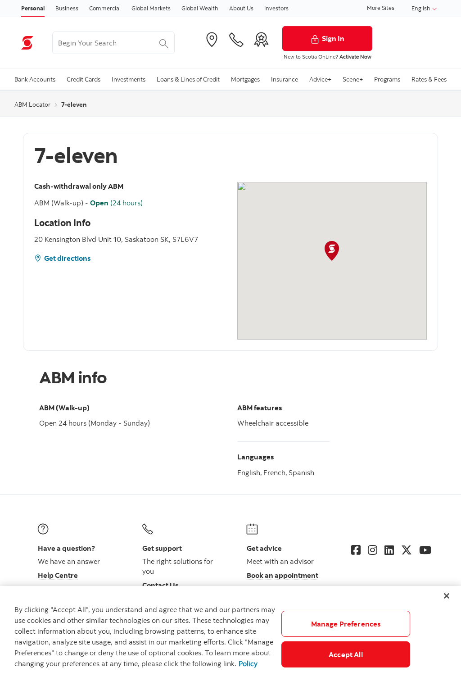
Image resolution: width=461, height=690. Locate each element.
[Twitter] (406, 550)
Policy (248, 663)
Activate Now (355, 56)
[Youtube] (425, 550)
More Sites (380, 7)
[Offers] (261, 39)
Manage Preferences (346, 623)
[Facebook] (356, 550)
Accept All (346, 654)
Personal (33, 8)
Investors (276, 8)
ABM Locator (32, 104)
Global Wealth (199, 8)
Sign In (333, 38)
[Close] (446, 596)
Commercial (105, 8)
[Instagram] (372, 550)
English (421, 8)
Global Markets (151, 8)
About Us (241, 8)
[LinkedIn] (389, 550)
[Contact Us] (236, 39)
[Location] (211, 39)
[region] (230, 638)
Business (66, 8)
